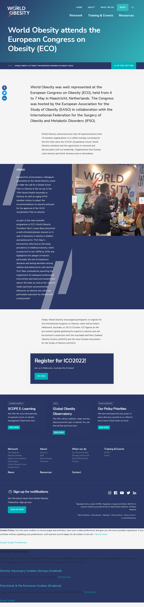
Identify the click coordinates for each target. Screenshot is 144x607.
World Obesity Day (80, 459)
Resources (126, 15)
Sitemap (106, 515)
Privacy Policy (117, 515)
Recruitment (96, 515)
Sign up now (17, 509)
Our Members (13, 453)
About (91, 7)
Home (79, 7)
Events (107, 456)
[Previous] (74, 199)
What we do (107, 7)
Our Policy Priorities (80, 453)
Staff (42, 456)
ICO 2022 (41, 376)
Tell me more (100, 534)
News (123, 7)
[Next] (141, 200)
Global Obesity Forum (17, 464)
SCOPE (107, 453)
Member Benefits (15, 456)
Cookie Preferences (128, 518)
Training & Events (100, 15)
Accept (3, 542)
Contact (76, 472)
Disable (11, 600)
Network (75, 15)
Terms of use (129, 515)
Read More (14, 427)
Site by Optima (83, 515)
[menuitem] (22, 452)
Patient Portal (13, 467)
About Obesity (46, 459)
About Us (44, 453)
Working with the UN (80, 456)
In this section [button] (125, 65)
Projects (75, 461)
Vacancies (44, 461)
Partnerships (13, 461)
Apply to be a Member (17, 459)
